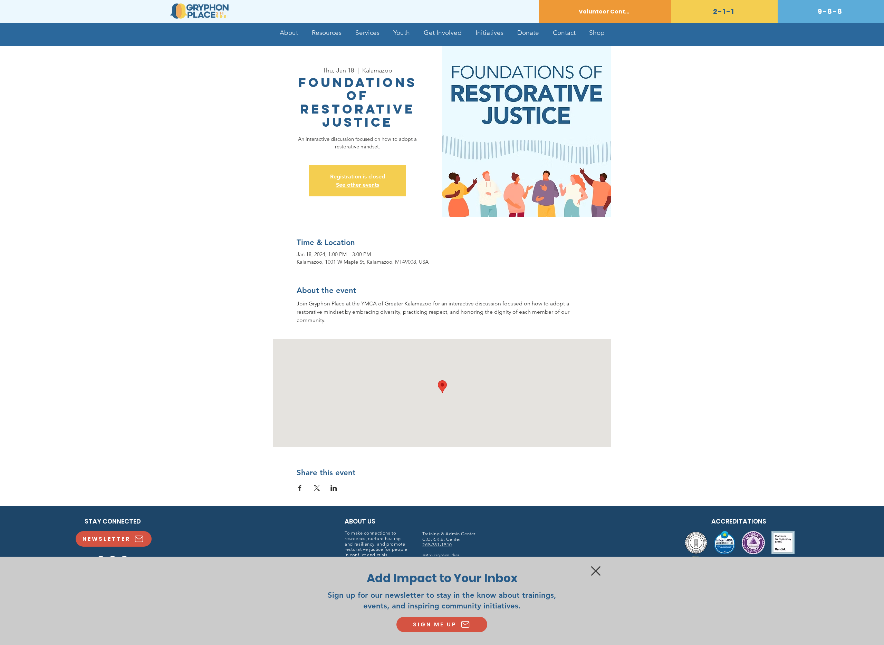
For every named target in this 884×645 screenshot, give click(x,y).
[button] (595, 571)
